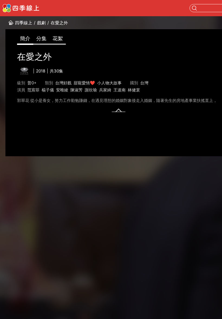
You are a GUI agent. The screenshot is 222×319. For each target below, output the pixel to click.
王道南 (119, 89)
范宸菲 (33, 89)
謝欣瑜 (91, 89)
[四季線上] (21, 8)
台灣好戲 (63, 82)
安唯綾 (62, 89)
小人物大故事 (109, 82)
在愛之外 (59, 22)
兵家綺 (105, 89)
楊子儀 (48, 89)
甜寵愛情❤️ (84, 82)
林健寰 (134, 89)
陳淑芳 (76, 89)
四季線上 (23, 22)
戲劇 (41, 22)
